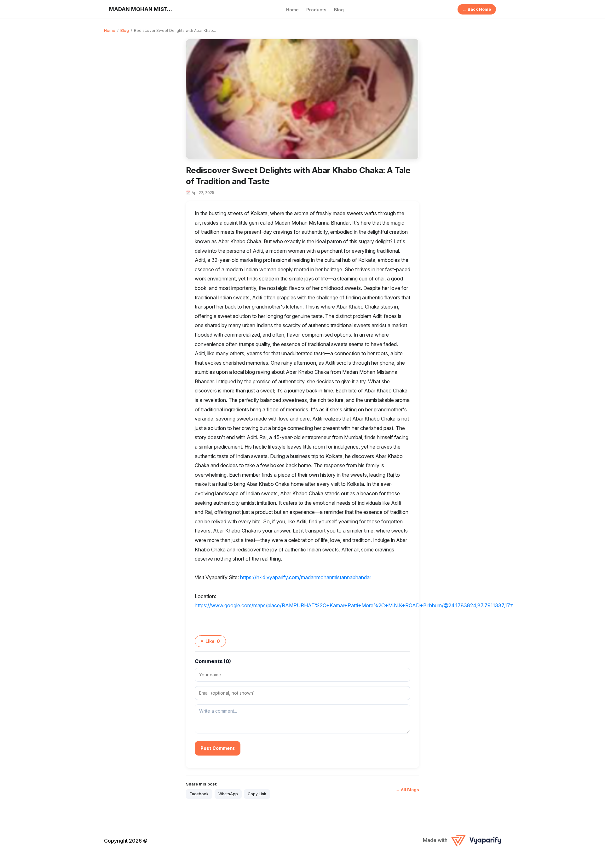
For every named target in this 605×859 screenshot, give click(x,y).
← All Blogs (407, 789)
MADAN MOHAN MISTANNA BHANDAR (140, 9)
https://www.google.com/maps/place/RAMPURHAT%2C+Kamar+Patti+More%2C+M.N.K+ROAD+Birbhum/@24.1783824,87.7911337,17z (354, 605)
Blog (339, 9)
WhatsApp (228, 793)
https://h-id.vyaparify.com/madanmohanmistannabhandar (305, 577)
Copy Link (257, 793)
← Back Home (477, 9)
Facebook (199, 793)
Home (292, 9)
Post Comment (217, 748)
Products (316, 9)
